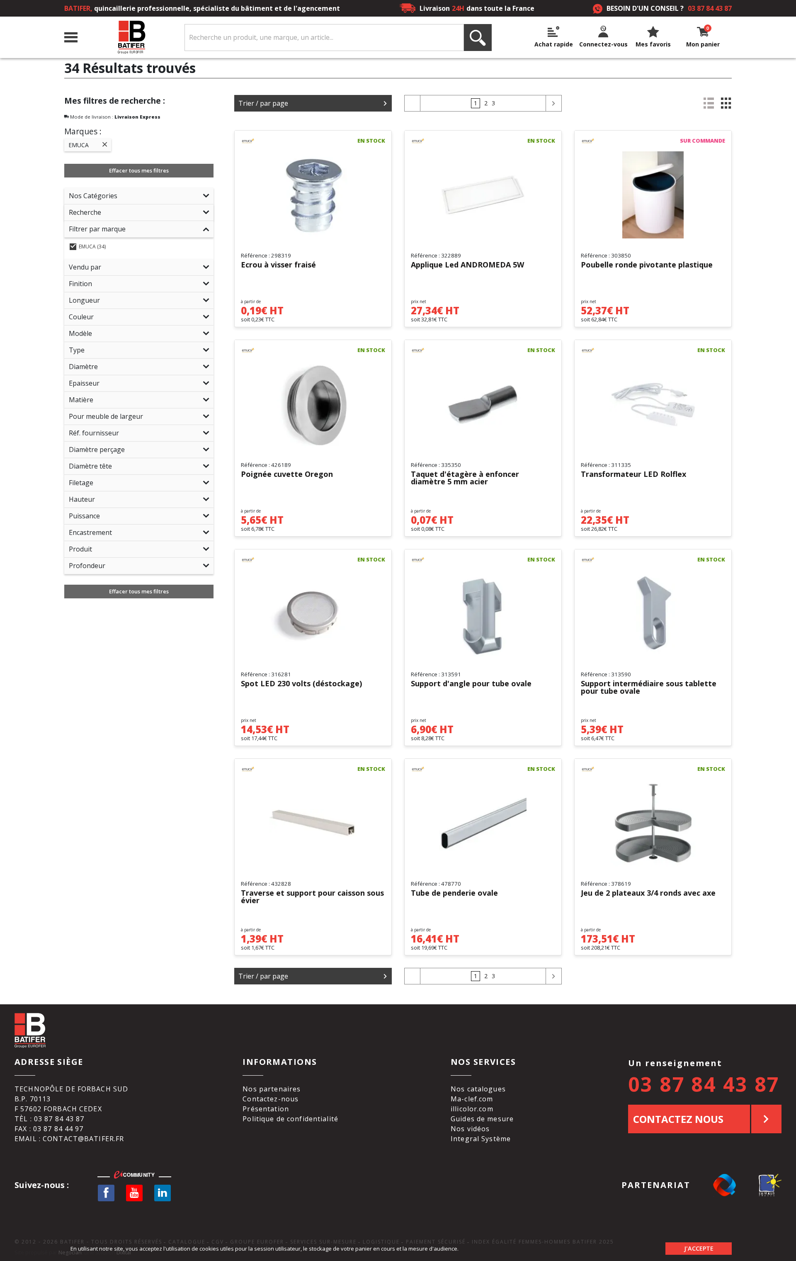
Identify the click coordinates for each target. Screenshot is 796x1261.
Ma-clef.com (472, 1098)
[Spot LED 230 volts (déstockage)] (313, 613)
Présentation (266, 1108)
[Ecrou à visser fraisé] (313, 194)
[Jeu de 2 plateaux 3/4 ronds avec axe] (653, 823)
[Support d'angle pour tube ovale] (483, 613)
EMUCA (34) (92, 246)
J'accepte (698, 1248)
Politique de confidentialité (290, 1118)
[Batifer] (131, 37)
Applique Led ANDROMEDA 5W (467, 265)
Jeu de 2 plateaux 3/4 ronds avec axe (648, 893)
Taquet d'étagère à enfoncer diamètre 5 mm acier (465, 478)
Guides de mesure (482, 1118)
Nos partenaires (272, 1088)
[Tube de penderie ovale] (483, 823)
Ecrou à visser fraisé (278, 265)
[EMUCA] (259, 141)
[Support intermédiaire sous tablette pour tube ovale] (653, 613)
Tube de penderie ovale (454, 893)
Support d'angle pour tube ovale (471, 684)
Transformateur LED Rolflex (633, 474)
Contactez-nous (270, 1098)
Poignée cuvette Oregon (287, 474)
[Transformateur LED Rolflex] (653, 404)
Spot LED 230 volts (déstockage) (301, 684)
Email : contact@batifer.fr (69, 1138)
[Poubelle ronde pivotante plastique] (653, 194)
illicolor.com (472, 1108)
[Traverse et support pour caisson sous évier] (313, 823)
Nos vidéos (470, 1128)
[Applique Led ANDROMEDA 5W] (483, 194)
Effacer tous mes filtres (139, 170)
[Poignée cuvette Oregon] (313, 404)
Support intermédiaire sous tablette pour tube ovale (648, 687)
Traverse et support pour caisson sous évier (312, 897)
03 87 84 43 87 (710, 8)
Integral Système (481, 1138)
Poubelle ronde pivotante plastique (647, 265)
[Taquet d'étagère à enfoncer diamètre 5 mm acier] (483, 404)
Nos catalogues (478, 1088)
